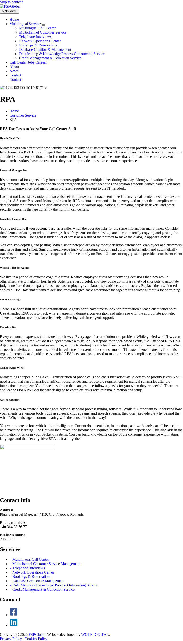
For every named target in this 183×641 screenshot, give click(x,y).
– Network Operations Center (32, 572)
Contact (15, 79)
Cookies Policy (36, 639)
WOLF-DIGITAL (95, 634)
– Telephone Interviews (27, 568)
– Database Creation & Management (37, 581)
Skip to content (11, 2)
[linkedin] (14, 625)
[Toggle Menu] (43, 25)
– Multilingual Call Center (29, 559)
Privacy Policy (11, 639)
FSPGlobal (37, 634)
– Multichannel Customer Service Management (45, 564)
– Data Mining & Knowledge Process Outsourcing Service (54, 585)
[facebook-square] (14, 615)
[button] (96, 75)
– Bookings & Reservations (30, 577)
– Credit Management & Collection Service (42, 589)
